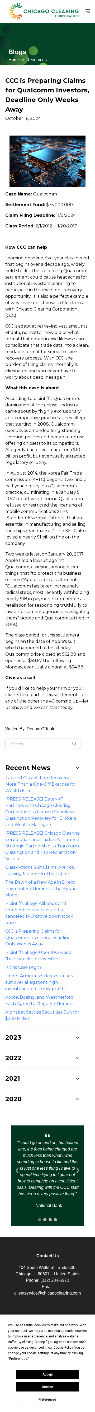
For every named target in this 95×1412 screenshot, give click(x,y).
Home (14, 60)
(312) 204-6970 (54, 1280)
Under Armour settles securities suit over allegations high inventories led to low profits (39, 982)
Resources (36, 60)
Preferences (47, 1399)
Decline (47, 1387)
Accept (47, 1374)
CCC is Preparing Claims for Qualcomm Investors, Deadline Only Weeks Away (37, 937)
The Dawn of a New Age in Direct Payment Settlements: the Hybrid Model (41, 888)
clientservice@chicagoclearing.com (47, 1293)
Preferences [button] (18, 1359)
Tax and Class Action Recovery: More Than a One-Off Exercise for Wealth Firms (40, 784)
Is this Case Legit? (23, 967)
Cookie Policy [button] (63, 1347)
